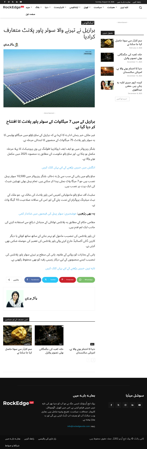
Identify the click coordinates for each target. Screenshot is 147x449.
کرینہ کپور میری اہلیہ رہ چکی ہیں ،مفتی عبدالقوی (129, 86)
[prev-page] (88, 360)
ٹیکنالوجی (87, 23)
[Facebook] (4, 2)
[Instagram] (8, 2)
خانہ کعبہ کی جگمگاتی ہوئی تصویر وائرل (51, 350)
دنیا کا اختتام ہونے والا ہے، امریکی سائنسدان (82, 350)
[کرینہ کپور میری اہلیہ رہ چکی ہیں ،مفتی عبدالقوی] (107, 85)
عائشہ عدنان (9, 45)
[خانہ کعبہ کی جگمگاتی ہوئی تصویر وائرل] (49, 335)
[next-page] (93, 360)
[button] (140, 7)
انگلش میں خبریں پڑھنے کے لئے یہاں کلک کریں (68, 167)
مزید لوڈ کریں (121, 99)
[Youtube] (20, 2)
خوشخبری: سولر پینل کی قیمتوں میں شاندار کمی (48, 214)
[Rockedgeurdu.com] (13, 7)
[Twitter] (12, 2)
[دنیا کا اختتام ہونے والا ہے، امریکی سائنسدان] (80, 335)
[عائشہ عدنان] (17, 45)
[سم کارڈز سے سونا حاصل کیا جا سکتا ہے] (17, 335)
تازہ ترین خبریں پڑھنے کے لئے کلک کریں (70, 268)
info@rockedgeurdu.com (78, 426)
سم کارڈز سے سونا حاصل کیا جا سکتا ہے (18, 350)
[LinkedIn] (16, 2)
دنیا (61, 344)
